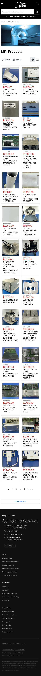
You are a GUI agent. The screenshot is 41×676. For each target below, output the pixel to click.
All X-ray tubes (7, 558)
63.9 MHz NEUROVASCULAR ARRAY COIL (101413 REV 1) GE (30, 231)
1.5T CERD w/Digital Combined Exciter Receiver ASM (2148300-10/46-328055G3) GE (30, 336)
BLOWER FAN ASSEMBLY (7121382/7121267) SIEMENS (10, 126)
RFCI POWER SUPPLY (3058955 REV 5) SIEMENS (30, 91)
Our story (5, 590)
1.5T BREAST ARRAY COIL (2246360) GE (28, 302)
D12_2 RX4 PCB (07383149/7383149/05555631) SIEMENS (10, 408)
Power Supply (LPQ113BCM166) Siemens (29, 125)
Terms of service (7, 632)
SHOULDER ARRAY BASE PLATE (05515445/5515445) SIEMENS (30, 476)
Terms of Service (13, 665)
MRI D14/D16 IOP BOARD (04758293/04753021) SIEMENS (10, 373)
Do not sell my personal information (12, 656)
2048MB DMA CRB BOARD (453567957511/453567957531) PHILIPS (10, 161)
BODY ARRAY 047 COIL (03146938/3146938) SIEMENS (10, 476)
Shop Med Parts (8, 516)
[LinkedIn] (6, 545)
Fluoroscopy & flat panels (10, 568)
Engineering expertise (9, 593)
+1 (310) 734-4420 (12, 531)
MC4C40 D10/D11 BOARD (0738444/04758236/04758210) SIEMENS (30, 374)
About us (5, 587)
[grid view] (32, 59)
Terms (9, 653)
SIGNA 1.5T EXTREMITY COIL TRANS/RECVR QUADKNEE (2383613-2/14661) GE (10, 337)
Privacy (4, 653)
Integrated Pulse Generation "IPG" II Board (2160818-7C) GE (30, 408)
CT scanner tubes (8, 565)
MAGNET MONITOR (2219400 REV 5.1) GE (10, 302)
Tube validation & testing (10, 597)
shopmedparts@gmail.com (15, 534)
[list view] (37, 59)
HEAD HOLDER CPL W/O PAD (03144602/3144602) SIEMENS (10, 92)
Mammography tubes (9, 572)
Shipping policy (7, 628)
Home (3, 22)
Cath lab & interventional (10, 562)
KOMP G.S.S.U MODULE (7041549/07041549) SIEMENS (10, 442)
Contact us (6, 600)
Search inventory (8, 611)
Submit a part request (9, 575)
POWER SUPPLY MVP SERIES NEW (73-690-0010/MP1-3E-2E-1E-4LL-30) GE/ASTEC (30, 162)
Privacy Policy (22, 665)
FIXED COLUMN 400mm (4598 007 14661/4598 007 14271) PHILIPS (10, 198)
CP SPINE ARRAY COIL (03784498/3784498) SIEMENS (30, 198)
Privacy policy (6, 622)
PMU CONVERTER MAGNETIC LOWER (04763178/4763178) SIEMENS (30, 442)
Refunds (14, 653)
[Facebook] (14, 545)
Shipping (20, 653)
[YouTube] (10, 545)
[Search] (37, 11)
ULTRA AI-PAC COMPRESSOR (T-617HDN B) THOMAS (30, 265)
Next (30, 489)
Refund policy (6, 625)
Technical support (8, 618)
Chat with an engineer (9, 615)
